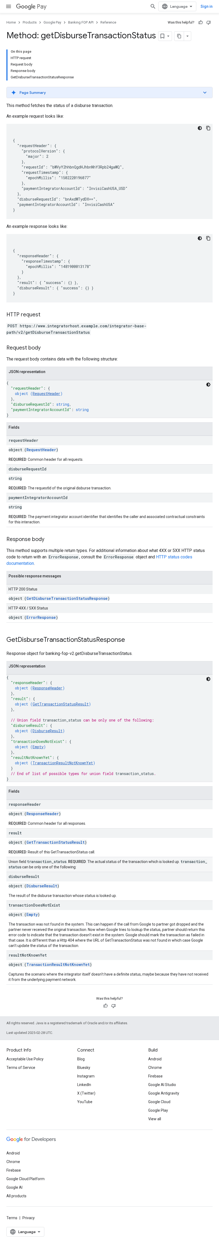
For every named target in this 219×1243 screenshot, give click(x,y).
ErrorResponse (41, 617)
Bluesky (83, 1067)
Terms (11, 1218)
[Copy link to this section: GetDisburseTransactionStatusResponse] (130, 640)
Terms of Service (20, 1067)
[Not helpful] (209, 22)
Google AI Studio (162, 1085)
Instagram (86, 1076)
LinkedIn (84, 1085)
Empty (38, 746)
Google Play (158, 1110)
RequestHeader (46, 393)
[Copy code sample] (208, 128)
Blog (81, 1059)
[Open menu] (8, 6)
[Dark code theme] (199, 128)
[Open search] (153, 6)
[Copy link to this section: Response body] (49, 539)
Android (155, 1059)
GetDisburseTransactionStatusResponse (67, 598)
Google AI (14, 1187)
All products (16, 1196)
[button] (109, 92)
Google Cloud (159, 1102)
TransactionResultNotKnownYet (63, 762)
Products (30, 22)
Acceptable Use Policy (25, 1059)
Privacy (28, 1218)
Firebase (155, 1076)
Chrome (155, 1067)
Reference (108, 22)
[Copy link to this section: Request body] (46, 348)
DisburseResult (47, 730)
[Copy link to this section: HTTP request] (45, 315)
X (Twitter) (86, 1093)
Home (11, 22)
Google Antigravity (163, 1093)
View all (154, 1119)
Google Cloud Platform (25, 1179)
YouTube (84, 1102)
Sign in (207, 6)
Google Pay (52, 22)
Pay (41, 6)
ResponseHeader (47, 687)
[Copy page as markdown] (179, 36)
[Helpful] (201, 22)
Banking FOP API (80, 22)
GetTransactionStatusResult (61, 704)
